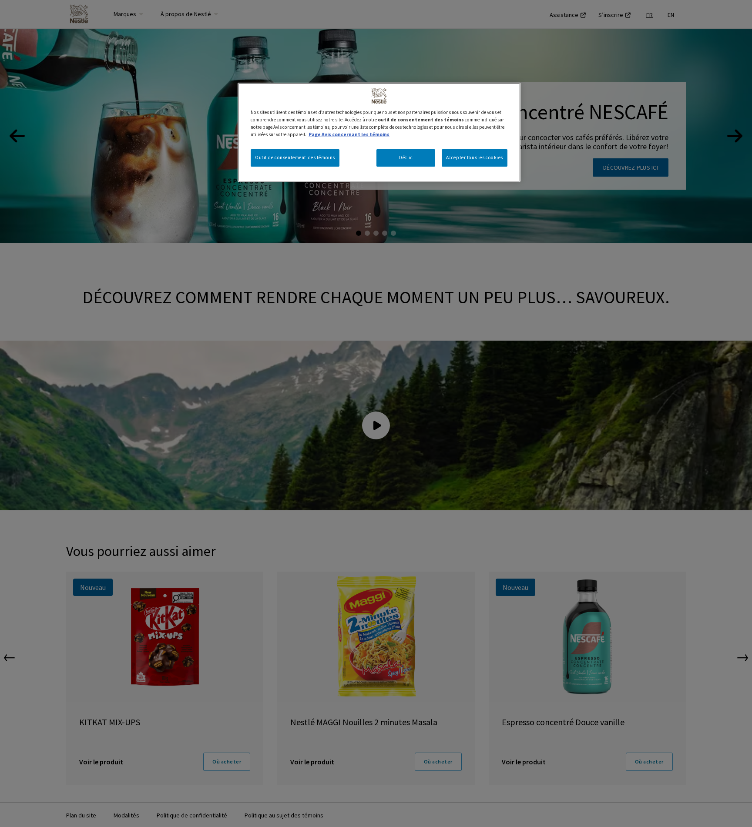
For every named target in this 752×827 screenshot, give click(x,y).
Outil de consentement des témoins (295, 157)
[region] (379, 132)
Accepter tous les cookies (474, 157)
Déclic (406, 157)
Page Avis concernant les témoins (349, 134)
